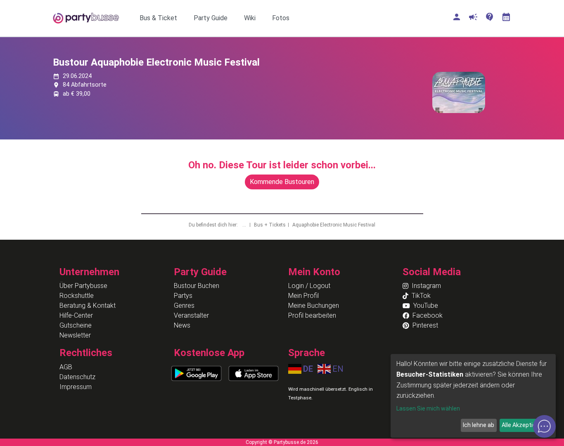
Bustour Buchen (196, 286)
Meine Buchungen (313, 305)
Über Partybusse (83, 286)
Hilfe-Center (76, 315)
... (244, 225)
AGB (65, 367)
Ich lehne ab (478, 425)
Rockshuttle (76, 296)
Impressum (75, 387)
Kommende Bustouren (282, 182)
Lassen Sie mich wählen (428, 408)
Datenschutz (77, 377)
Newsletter (75, 335)
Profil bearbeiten (312, 315)
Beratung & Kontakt (87, 305)
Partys (183, 296)
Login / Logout (309, 286)
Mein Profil (303, 296)
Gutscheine (75, 325)
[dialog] (473, 396)
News (182, 325)
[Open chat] (544, 426)
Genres (184, 305)
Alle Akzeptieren (523, 425)
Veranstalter (191, 315)
